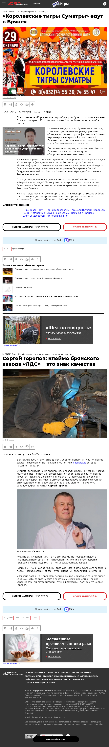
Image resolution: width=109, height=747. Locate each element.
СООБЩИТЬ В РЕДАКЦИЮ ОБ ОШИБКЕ (40, 683)
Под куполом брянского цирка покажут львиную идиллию (41, 305)
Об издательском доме (35, 673)
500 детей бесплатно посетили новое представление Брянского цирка (46, 296)
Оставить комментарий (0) (85, 227)
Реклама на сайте (33, 676)
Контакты (65, 673)
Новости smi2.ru (12, 345)
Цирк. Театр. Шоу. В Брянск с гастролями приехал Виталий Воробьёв (64, 210)
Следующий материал (56, 739)
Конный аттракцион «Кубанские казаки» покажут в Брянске (58, 213)
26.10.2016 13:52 (9, 11)
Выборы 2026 (78, 679)
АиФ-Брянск (8, 440)
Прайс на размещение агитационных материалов (47, 679)
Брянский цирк (9, 98)
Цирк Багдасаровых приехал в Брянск (45, 215)
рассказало (79, 462)
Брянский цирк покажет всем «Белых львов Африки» (38, 278)
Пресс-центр (53, 673)
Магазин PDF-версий (81, 673)
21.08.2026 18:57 (9, 354)
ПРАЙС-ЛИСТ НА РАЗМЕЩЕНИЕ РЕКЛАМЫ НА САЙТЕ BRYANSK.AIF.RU (70, 676)
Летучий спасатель (23, 287)
